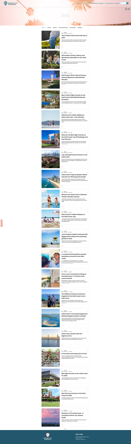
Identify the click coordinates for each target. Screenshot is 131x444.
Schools (49, 27)
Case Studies (73, 27)
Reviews (1, 223)
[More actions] (87, 33)
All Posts (43, 27)
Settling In (80, 27)
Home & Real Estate (63, 27)
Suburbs (55, 27)
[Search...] (127, 3)
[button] (88, 27)
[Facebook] (126, 9)
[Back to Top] (129, 442)
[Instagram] (129, 9)
